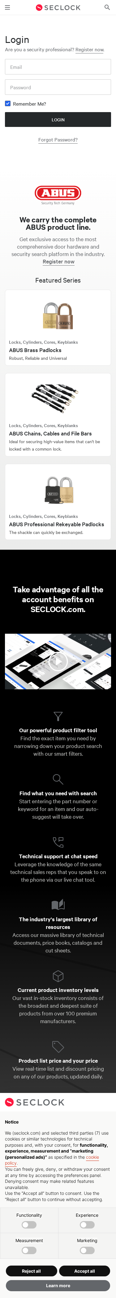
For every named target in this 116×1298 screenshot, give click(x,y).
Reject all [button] (31, 1271)
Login (58, 119)
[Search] (107, 7)
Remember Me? (29, 103)
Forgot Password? (58, 139)
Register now (89, 49)
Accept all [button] (84, 1271)
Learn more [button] (58, 1285)
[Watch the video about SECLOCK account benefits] (58, 661)
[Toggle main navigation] (7, 7)
